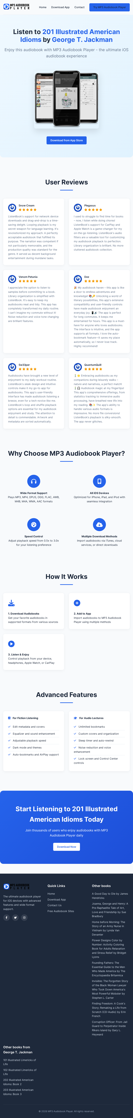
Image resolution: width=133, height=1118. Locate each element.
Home (42, 7)
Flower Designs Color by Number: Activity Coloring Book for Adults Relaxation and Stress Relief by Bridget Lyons (109, 948)
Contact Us (54, 905)
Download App (60, 7)
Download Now (66, 846)
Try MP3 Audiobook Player (109, 7)
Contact (79, 7)
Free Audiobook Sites (61, 911)
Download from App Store (66, 140)
